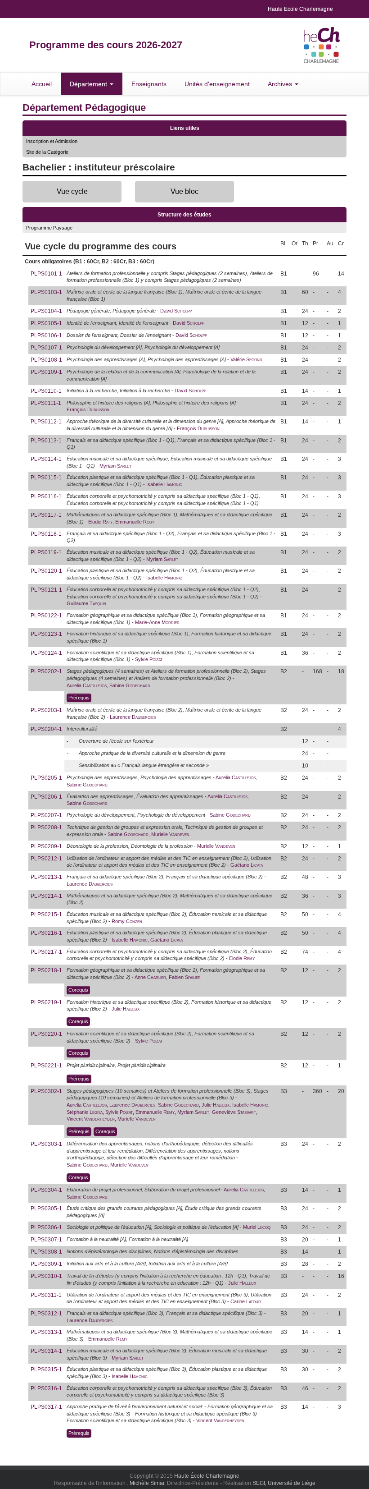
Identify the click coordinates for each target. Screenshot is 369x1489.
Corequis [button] (78, 990)
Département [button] (89, 83)
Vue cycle (72, 191)
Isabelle (164, 484)
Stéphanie (85, 1112)
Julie (126, 1008)
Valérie (246, 359)
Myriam (115, 466)
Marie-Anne (157, 622)
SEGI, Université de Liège (283, 1483)
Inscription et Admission (51, 141)
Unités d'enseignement (217, 83)
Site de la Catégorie (47, 152)
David (176, 310)
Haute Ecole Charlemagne (300, 9)
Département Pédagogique (84, 107)
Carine (245, 1301)
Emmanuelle (134, 521)
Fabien (185, 977)
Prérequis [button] (79, 697)
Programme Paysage (49, 227)
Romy (127, 921)
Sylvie (148, 659)
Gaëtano (246, 865)
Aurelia (87, 685)
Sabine (129, 685)
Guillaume (86, 603)
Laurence (133, 717)
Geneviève (234, 1112)
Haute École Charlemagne (206, 1476)
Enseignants (148, 83)
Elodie (100, 521)
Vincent (91, 1118)
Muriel (256, 1227)
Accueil (42, 83)
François (88, 409)
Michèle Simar (147, 1483)
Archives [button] (281, 83)
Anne (150, 977)
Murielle (170, 834)
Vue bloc (184, 191)
